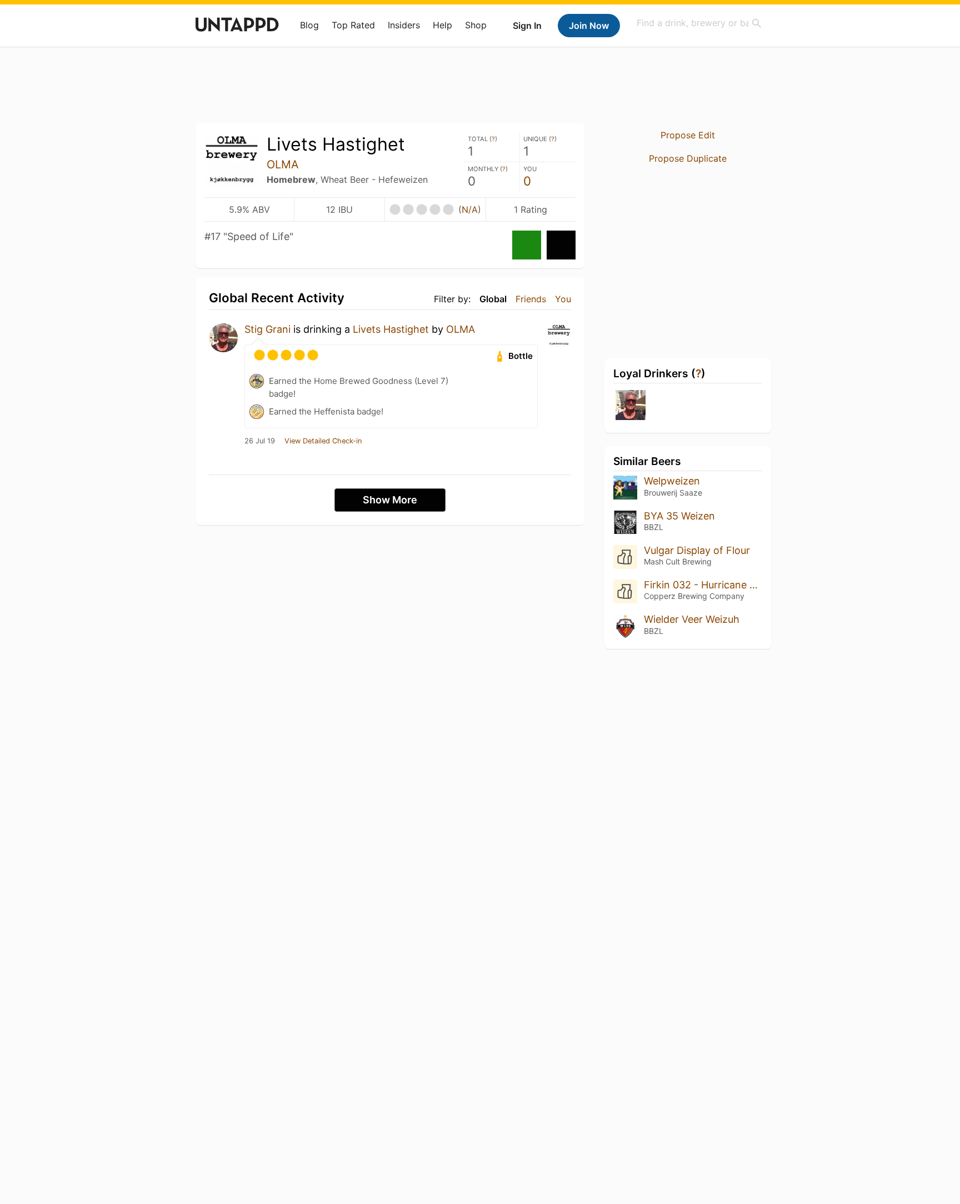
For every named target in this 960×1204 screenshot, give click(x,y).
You (563, 298)
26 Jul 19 (259, 441)
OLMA (283, 164)
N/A (470, 209)
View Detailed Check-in (323, 441)
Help (442, 25)
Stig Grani (267, 329)
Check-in (526, 245)
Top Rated (353, 25)
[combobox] (699, 23)
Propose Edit (688, 135)
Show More (390, 500)
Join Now (589, 25)
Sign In (527, 25)
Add (561, 245)
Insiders (404, 25)
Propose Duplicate (688, 158)
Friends (531, 298)
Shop (476, 25)
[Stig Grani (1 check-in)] (630, 406)
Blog (309, 25)
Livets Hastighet (391, 329)
